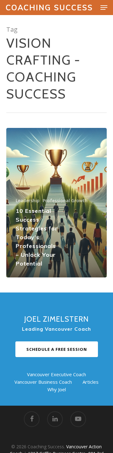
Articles (91, 382)
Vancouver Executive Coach (56, 374)
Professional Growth (65, 200)
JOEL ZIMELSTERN (56, 319)
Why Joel (56, 389)
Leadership (28, 200)
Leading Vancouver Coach (56, 329)
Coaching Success (49, 7)
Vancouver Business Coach (43, 382)
